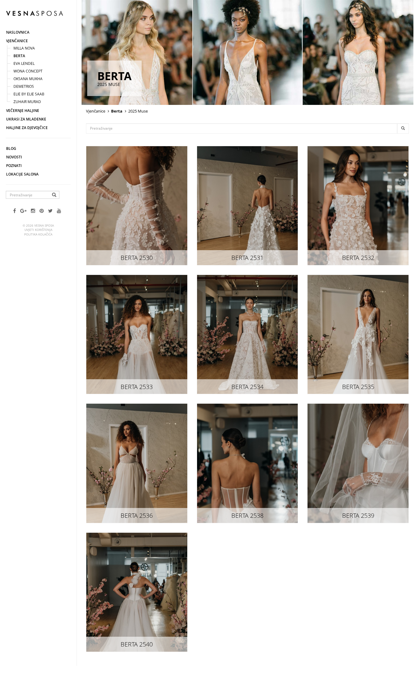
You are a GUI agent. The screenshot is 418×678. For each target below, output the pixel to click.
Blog (11, 148)
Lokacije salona (22, 174)
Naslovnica (17, 32)
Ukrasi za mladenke (26, 119)
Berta (19, 55)
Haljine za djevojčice (27, 127)
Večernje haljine (22, 110)
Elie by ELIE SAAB (28, 94)
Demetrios (23, 86)
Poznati (14, 165)
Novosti (14, 157)
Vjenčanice (17, 40)
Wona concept (28, 71)
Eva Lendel (24, 63)
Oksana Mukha (28, 78)
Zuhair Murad (27, 101)
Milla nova (24, 48)
